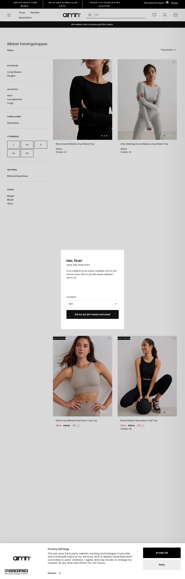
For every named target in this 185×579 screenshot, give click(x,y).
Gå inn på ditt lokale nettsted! (92, 314)
